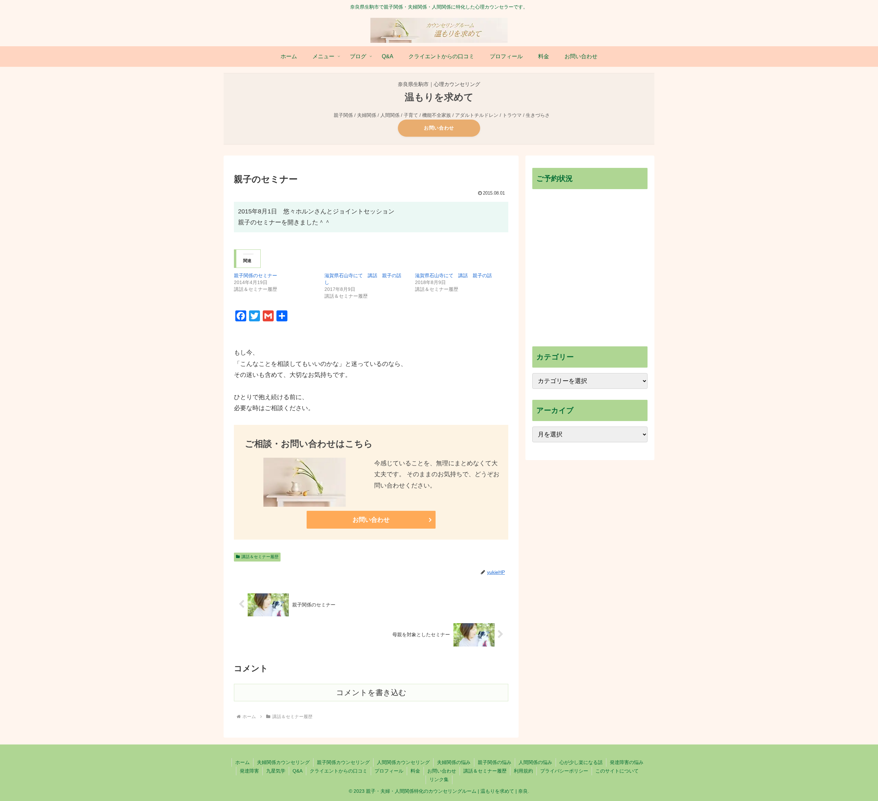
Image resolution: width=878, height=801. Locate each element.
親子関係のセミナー (255, 275)
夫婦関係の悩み (454, 762)
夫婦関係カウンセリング (283, 762)
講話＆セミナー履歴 (259, 556)
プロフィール (389, 771)
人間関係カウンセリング (403, 762)
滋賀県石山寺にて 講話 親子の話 (453, 275)
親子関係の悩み (494, 762)
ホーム (242, 762)
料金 (415, 771)
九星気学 (275, 771)
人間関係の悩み (535, 762)
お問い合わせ (439, 128)
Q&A (297, 771)
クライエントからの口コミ (338, 771)
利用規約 (523, 771)
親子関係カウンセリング (343, 762)
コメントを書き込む (371, 692)
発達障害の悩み (626, 762)
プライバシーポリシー (564, 771)
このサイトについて (617, 771)
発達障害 (249, 771)
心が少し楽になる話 (581, 762)
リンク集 (439, 779)
